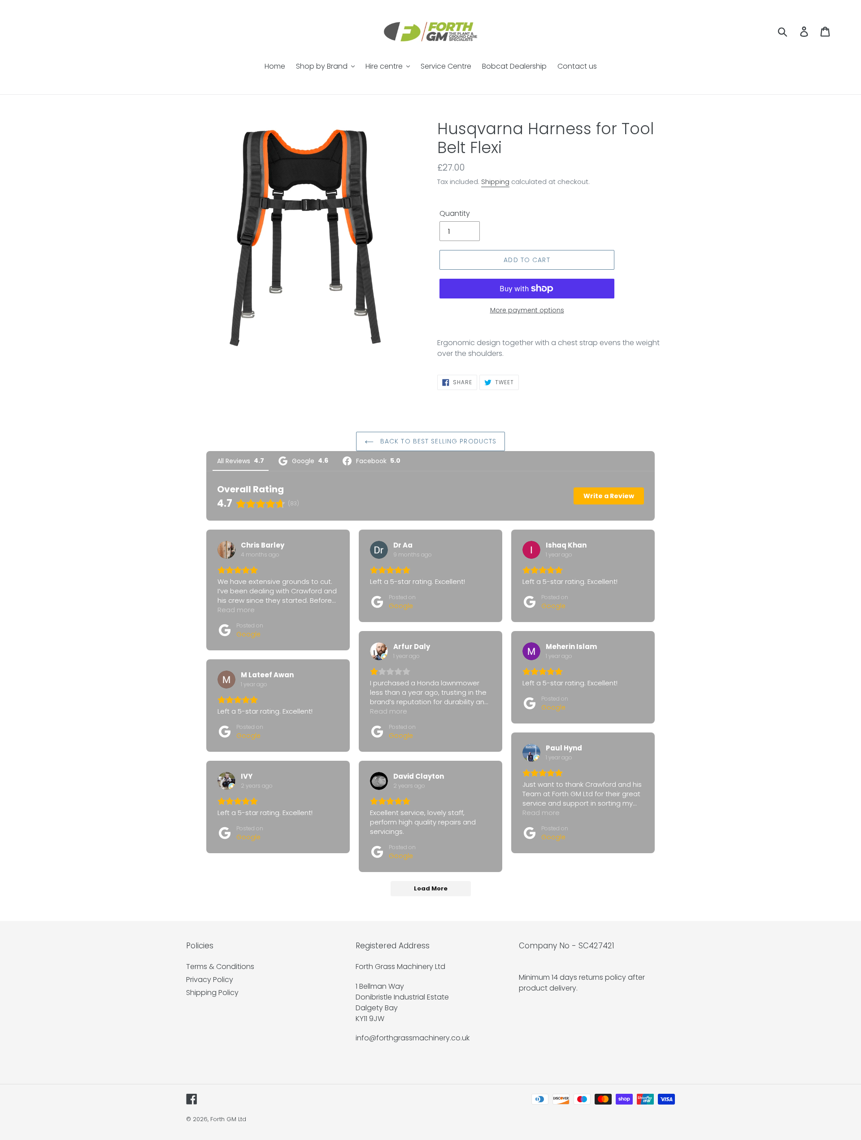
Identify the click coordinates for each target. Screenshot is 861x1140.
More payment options (527, 310)
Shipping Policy (212, 992)
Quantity (454, 213)
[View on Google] (226, 550)
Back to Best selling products (437, 441)
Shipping (495, 181)
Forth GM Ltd (228, 1119)
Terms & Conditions (220, 966)
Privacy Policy (209, 979)
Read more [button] (236, 609)
